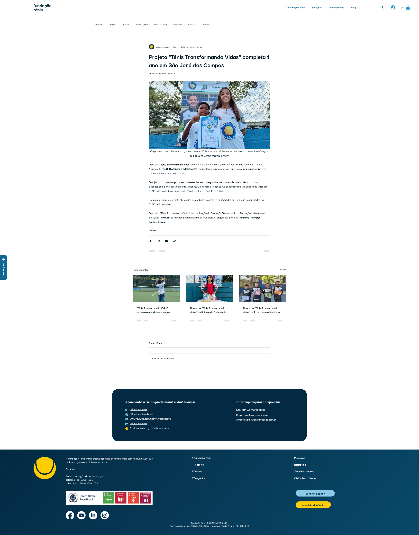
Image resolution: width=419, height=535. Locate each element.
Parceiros (299, 458)
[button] (317, 7)
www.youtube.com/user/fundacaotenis (150, 418)
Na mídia (125, 24)
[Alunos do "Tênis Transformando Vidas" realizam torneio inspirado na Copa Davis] (262, 288)
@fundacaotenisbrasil (141, 414)
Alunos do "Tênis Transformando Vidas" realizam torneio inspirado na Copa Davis (261, 310)
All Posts (98, 24)
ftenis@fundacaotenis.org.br (89, 476)
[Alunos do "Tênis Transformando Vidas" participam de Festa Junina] (209, 288)
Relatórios (300, 464)
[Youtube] (81, 515)
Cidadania (177, 24)
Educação (192, 24)
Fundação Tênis (160, 24)
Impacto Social (141, 24)
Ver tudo (283, 269)
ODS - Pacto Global (305, 478)
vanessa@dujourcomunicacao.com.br (256, 419)
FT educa (197, 471)
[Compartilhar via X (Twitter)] (158, 240)
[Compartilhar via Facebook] (150, 240)
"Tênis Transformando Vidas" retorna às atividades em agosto (154, 310)
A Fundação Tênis (201, 458)
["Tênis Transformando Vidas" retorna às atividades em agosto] (156, 288)
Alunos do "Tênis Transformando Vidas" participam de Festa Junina (208, 310)
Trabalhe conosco (304, 471)
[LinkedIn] (93, 515)
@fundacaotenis (138, 409)
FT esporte (198, 464)
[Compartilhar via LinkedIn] (166, 240)
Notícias (112, 24)
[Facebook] (70, 515)
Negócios (206, 24)
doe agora (2, 270)
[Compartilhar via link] (174, 240)
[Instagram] (104, 515)
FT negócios (198, 478)
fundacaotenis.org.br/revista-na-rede (149, 428)
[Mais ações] (268, 47)
